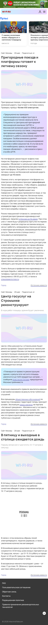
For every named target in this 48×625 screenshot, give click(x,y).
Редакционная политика (13, 600)
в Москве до (24, 219)
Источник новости (39, 285)
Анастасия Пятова (21, 379)
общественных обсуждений (27, 399)
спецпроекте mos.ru (10, 279)
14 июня (34, 219)
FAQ (4, 583)
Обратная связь (9, 591)
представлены (26, 404)
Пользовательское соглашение (16, 587)
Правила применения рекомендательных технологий (20, 605)
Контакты (6, 596)
